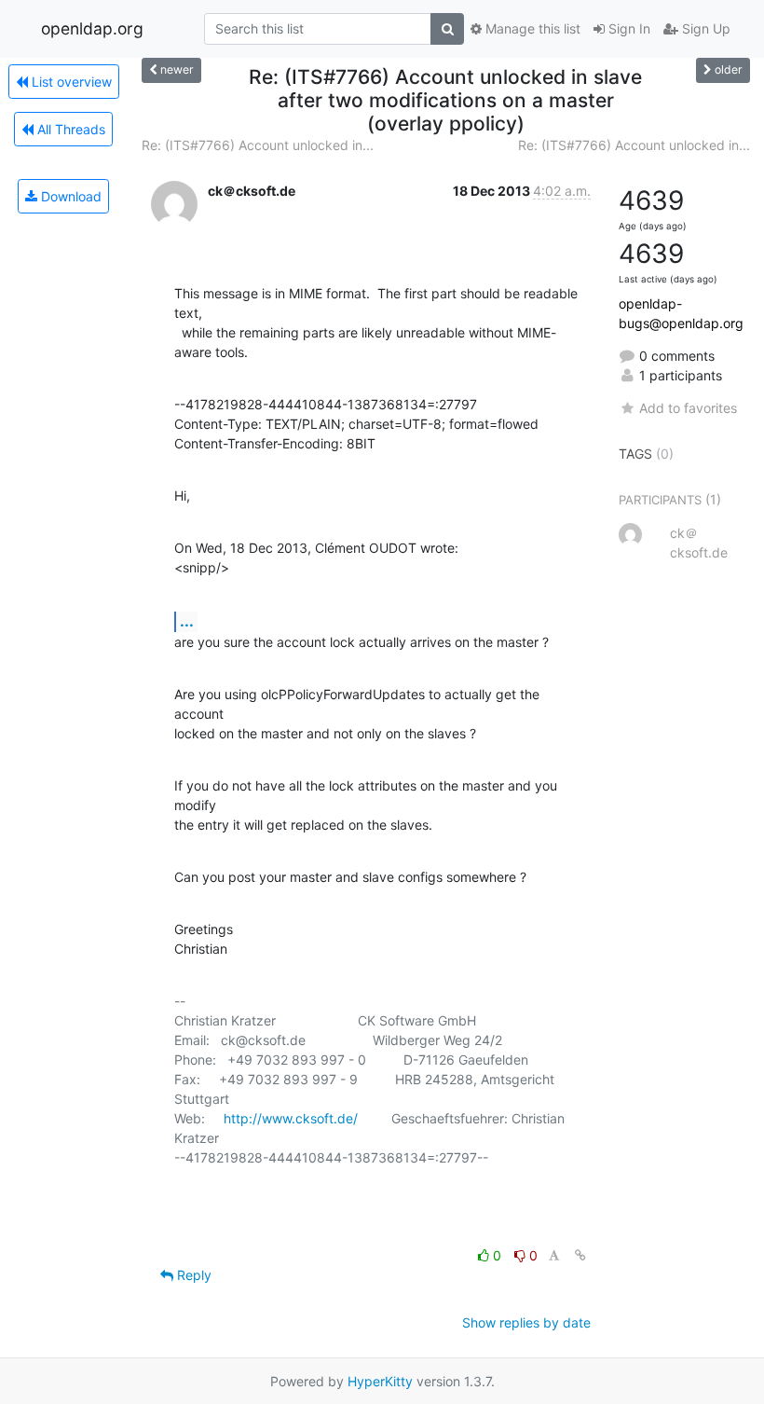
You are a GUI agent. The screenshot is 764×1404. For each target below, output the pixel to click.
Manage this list (531, 28)
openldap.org (92, 28)
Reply (192, 1275)
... (187, 621)
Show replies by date (526, 1322)
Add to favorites (688, 408)
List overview (70, 81)
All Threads (69, 129)
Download (69, 196)
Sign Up (704, 28)
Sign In (627, 28)
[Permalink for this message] (580, 1255)
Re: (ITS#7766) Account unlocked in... (258, 145)
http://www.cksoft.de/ (291, 1118)
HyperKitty (380, 1381)
